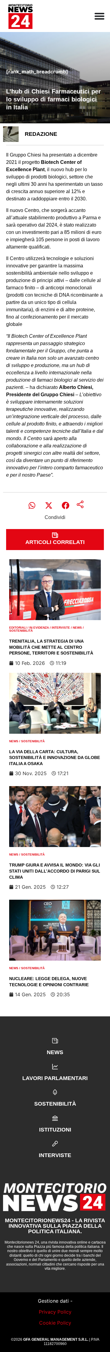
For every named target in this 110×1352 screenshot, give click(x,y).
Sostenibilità (21, 630)
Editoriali (18, 627)
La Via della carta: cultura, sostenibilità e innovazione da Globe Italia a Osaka (54, 757)
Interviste (61, 627)
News (77, 627)
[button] (32, 505)
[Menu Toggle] (99, 16)
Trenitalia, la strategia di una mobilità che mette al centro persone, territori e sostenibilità (51, 647)
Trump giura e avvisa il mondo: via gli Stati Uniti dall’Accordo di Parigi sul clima (54, 871)
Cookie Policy (55, 1323)
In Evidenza (39, 627)
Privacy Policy (55, 1312)
